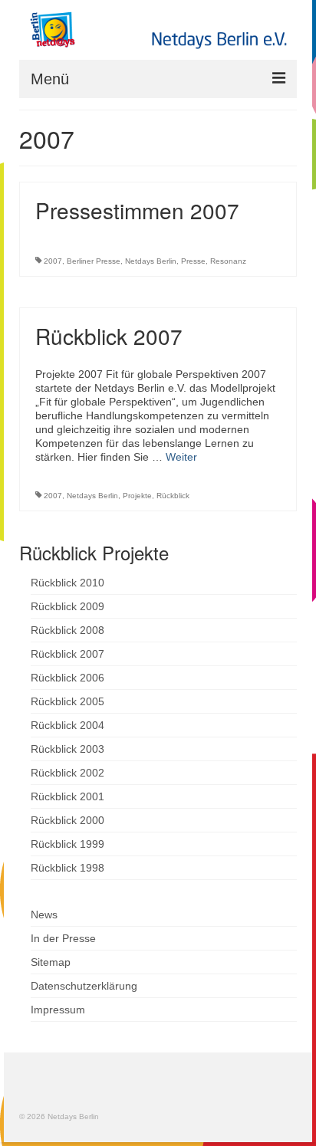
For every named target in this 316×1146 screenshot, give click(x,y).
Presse (193, 261)
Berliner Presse (93, 261)
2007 (53, 261)
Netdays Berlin (150, 261)
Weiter (181, 457)
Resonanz (228, 261)
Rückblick (172, 495)
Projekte (137, 495)
